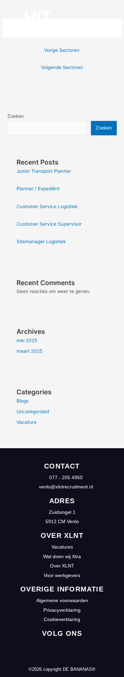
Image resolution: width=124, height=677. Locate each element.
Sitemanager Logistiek (41, 241)
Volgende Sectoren (62, 67)
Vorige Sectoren (62, 50)
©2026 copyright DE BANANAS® (62, 669)
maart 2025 (29, 351)
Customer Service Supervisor (49, 224)
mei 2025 (27, 340)
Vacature (27, 422)
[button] (115, 17)
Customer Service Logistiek (47, 206)
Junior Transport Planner (44, 171)
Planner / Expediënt (38, 188)
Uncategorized (33, 411)
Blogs (23, 401)
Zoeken (15, 116)
